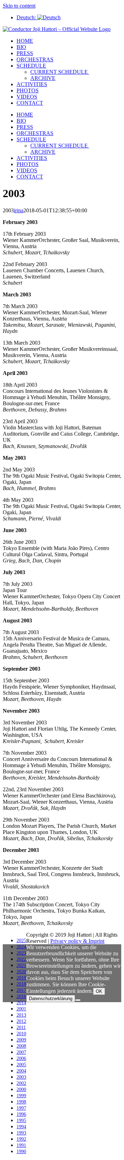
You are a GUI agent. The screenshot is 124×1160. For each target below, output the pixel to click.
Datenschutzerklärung (50, 998)
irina (18, 210)
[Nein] (78, 1000)
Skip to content (19, 6)
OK (99, 991)
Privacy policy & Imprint (77, 941)
